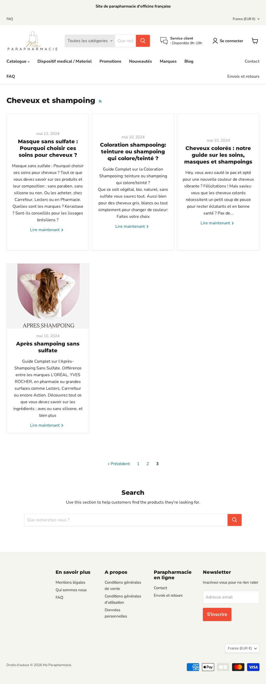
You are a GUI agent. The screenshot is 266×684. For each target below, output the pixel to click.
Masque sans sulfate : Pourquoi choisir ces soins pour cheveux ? (48, 148)
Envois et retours (243, 76)
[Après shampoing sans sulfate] (48, 296)
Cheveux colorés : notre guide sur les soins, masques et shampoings (218, 155)
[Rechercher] (143, 41)
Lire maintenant (45, 230)
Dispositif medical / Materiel (64, 61)
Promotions (110, 61)
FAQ (9, 19)
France (244, 19)
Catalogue (17, 61)
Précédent (120, 464)
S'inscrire (217, 614)
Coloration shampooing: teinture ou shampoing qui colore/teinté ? (133, 151)
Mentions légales (70, 582)
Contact (252, 61)
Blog (189, 61)
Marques (168, 61)
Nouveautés (140, 61)
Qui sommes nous (71, 589)
